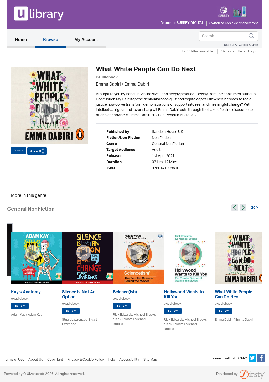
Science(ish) (125, 292)
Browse (50, 40)
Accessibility (129, 360)
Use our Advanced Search (241, 45)
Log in (252, 51)
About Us (35, 360)
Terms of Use (14, 360)
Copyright (55, 360)
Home (25, 40)
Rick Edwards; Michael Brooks (134, 314)
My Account (86, 40)
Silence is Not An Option (78, 295)
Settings (228, 51)
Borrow (18, 150)
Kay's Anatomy (26, 292)
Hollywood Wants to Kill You (184, 295)
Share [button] (34, 151)
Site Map (150, 360)
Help (241, 51)
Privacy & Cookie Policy (85, 360)
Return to (182, 23)
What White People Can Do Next (233, 295)
